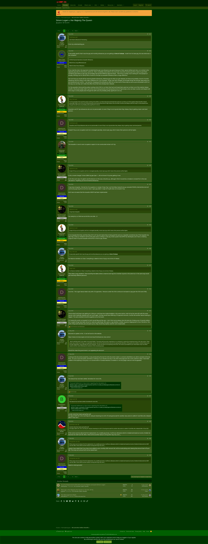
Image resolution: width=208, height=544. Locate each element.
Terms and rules (130, 531)
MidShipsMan (64, 486)
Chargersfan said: (73, 441)
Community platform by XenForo (104, 534)
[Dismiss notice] (150, 12)
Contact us (122, 531)
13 (72, 31)
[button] (92, 5)
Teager (146, 491)
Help (144, 531)
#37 (150, 396)
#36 (150, 376)
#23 (150, 96)
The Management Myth (68, 495)
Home (59, 5)
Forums (65, 5)
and (78, 326)
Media (102, 5)
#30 (150, 248)
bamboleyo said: (73, 424)
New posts (58, 8)
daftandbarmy (64, 496)
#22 (150, 51)
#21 (150, 34)
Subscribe (73, 5)
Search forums (65, 8)
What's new (87, 5)
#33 (150, 310)
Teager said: (72, 399)
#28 (150, 206)
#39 (150, 438)
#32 (150, 289)
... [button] (70, 31)
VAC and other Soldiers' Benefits (81, 486)
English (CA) (69, 531)
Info (96, 5)
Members (119, 5)
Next (76, 31)
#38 (150, 421)
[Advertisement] (75, 26)
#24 (150, 119)
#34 (150, 330)
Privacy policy (138, 531)
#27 (150, 184)
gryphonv (59, 22)
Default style (60, 531)
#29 (150, 224)
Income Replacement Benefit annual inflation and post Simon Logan (83, 485)
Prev (59, 31)
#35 (150, 354)
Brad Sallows (145, 496)
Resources (110, 5)
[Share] (148, 34)
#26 (150, 165)
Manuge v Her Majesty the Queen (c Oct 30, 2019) (77, 490)
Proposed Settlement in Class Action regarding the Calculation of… (88, 383)
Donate (80, 5)
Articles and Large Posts (80, 496)
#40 (150, 455)
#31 (150, 265)
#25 (150, 141)
